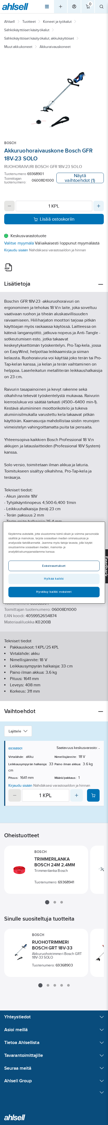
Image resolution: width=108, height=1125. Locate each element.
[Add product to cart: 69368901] (93, 795)
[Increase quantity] (98, 206)
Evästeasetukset (54, 565)
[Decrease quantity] (9, 206)
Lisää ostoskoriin (57, 219)
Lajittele (15, 731)
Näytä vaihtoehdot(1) (80, 178)
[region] (54, 562)
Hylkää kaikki (54, 578)
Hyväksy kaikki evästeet (54, 591)
